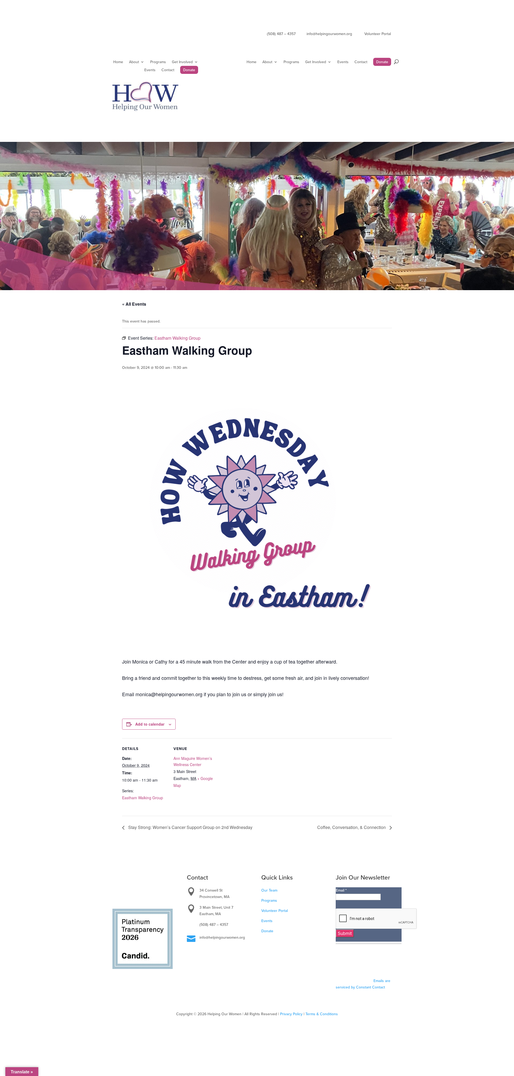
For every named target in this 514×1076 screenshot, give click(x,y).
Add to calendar (149, 724)
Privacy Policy (291, 1014)
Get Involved (182, 62)
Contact (167, 70)
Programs (158, 62)
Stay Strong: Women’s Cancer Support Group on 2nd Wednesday (189, 827)
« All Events (134, 304)
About (134, 62)
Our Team (269, 890)
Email (341, 890)
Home (118, 62)
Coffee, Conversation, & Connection (352, 827)
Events (150, 70)
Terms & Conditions (321, 1014)
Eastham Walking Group (142, 797)
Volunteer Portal (274, 910)
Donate (189, 70)
